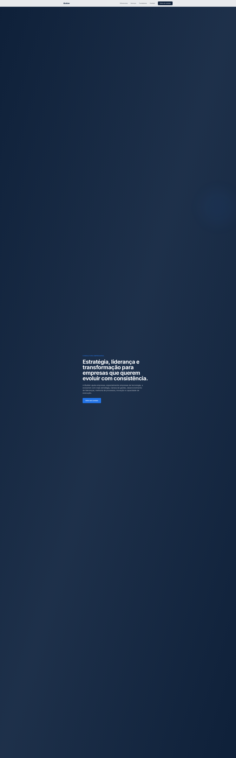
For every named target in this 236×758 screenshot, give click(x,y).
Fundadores (143, 3)
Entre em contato (165, 3)
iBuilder (66, 3)
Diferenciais (124, 3)
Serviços (133, 3)
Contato (152, 3)
